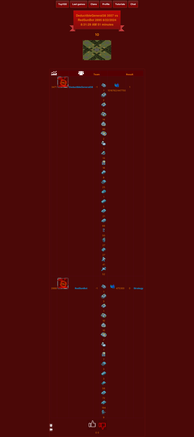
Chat (133, 4)
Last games (78, 4)
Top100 (62, 4)
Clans (94, 4)
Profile (106, 4)
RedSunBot (81, 288)
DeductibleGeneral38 (81, 87)
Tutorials (120, 4)
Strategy (138, 288)
